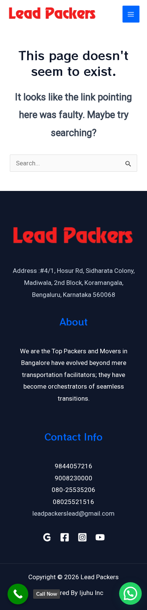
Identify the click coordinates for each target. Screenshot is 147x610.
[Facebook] (64, 537)
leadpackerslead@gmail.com (73, 513)
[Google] (47, 537)
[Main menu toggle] (131, 14)
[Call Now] (18, 594)
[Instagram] (82, 537)
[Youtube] (100, 537)
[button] (130, 593)
